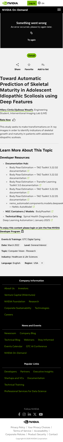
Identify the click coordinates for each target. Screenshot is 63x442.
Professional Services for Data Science (25, 391)
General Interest (38, 245)
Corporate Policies (15, 434)
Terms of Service (22, 430)
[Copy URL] (31, 33)
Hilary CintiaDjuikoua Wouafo (16, 109)
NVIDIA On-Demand (15, 352)
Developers (10, 371)
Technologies (42, 308)
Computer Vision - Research (22, 251)
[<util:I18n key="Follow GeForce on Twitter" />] (35, 414)
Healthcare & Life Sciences (25, 257)
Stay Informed (46, 339)
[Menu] (59, 9)
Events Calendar (13, 346)
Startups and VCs (14, 378)
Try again (32, 40)
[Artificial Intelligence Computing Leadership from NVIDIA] (10, 3)
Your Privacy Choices (39, 427)
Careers (8, 314)
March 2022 (13, 245)
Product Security (37, 434)
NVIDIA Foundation (14, 301)
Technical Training (14, 384)
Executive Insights (43, 371)
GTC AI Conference (36, 346)
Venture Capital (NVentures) (19, 294)
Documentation (36, 378)
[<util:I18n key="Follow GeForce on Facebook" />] (19, 414)
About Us (9, 288)
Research (34, 301)
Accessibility (41, 430)
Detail (31, 55)
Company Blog (28, 333)
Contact (53, 434)
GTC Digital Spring (31, 239)
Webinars (29, 339)
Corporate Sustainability (17, 308)
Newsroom (10, 333)
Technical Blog (12, 339)
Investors (23, 288)
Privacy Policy (18, 427)
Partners (25, 371)
